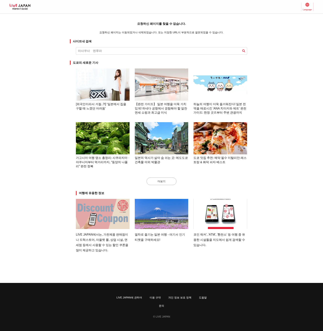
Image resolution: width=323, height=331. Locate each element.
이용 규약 (155, 297)
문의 (161, 305)
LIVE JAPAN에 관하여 (129, 297)
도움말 (203, 297)
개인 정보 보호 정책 (179, 297)
